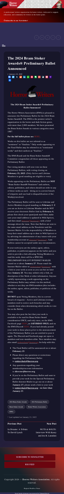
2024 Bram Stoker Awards (18, 402)
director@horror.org (31, 221)
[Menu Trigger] (56, 6)
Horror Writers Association (37, 407)
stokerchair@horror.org (40, 267)
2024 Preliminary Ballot (39, 402)
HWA (11, 412)
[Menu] (3, 45)
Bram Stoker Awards (16, 407)
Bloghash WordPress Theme (32, 488)
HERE (37, 136)
